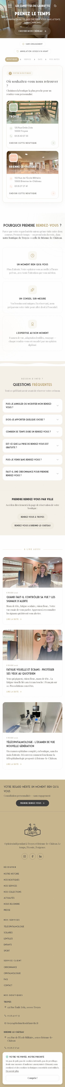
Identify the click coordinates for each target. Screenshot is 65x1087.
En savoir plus (12, 1071)
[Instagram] (24, 856)
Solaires (8, 932)
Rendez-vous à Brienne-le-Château (32, 525)
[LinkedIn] (40, 856)
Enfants (8, 944)
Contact (8, 985)
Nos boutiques (11, 880)
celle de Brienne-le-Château (47, 237)
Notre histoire (11, 874)
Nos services (10, 886)
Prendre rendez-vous (30, 803)
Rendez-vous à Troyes (32, 517)
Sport (7, 951)
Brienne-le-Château (14, 1032)
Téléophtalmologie (14, 926)
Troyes (7, 1002)
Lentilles (8, 938)
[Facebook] (32, 856)
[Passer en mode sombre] (55, 5)
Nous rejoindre (12, 904)
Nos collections (12, 892)
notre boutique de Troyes (16, 237)
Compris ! (32, 1078)
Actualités (9, 898)
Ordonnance (10, 967)
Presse (7, 910)
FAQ (6, 979)
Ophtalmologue (12, 973)
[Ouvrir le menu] (9, 5)
